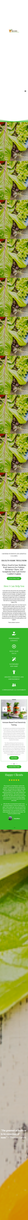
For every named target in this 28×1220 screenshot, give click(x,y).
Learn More (20, 753)
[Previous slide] (4, 709)
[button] (25, 91)
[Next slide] (23, 709)
